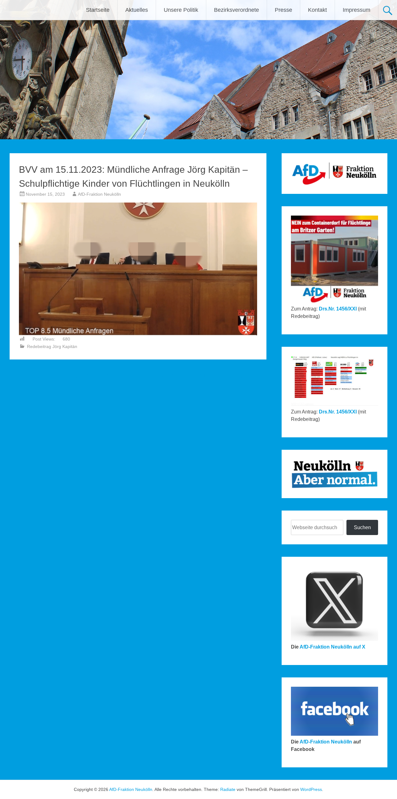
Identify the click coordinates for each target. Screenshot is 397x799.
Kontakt (317, 10)
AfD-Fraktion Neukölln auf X (332, 646)
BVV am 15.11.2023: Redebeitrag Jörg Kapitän (211, 375)
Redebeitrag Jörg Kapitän (52, 346)
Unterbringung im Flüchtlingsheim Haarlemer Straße (70, 375)
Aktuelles (136, 10)
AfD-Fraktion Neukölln (99, 194)
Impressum (356, 10)
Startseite (97, 10)
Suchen (362, 527)
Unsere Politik (181, 10)
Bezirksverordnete (236, 10)
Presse (283, 10)
